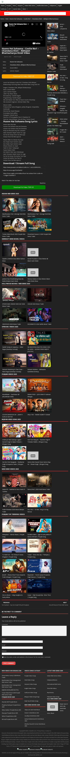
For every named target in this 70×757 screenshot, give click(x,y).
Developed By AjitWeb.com (35, 755)
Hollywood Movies (52, 680)
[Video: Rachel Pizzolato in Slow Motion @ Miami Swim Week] (33, 255)
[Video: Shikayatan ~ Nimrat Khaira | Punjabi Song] (14, 531)
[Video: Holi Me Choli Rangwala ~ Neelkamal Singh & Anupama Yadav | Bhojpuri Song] (14, 458)
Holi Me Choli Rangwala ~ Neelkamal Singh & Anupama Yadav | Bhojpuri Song (13, 464)
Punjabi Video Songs (30, 676)
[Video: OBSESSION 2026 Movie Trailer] (14, 321)
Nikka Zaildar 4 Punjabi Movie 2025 (11, 710)
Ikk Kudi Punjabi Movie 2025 (9, 719)
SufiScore (4, 9)
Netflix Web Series (42, 5)
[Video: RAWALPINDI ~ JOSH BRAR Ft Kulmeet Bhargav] (39, 391)
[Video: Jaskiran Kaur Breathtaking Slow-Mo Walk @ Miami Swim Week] (14, 275)
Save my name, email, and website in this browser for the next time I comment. (27, 657)
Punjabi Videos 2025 (9, 374)
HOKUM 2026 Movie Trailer (36, 304)
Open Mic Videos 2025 (10, 327)
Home (3, 5)
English (60, 5)
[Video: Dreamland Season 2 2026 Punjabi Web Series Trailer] (39, 231)
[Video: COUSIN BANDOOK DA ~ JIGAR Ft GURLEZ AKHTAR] (14, 411)
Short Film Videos (52, 688)
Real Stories (50, 692)
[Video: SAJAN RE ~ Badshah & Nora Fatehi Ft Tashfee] (14, 486)
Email (3, 645)
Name (4, 639)
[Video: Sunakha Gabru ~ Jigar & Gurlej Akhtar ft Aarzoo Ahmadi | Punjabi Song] (39, 531)
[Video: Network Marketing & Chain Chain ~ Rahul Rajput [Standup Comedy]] (14, 366)
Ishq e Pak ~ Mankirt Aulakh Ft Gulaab (39, 414)
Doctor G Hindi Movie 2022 (32, 713)
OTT (9, 9)
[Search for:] (35, 13)
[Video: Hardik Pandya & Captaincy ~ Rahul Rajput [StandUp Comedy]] (14, 343)
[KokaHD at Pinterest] (34, 749)
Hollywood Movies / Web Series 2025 (16, 284)
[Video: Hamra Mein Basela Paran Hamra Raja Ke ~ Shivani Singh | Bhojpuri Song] (33, 458)
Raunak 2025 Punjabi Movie (9, 702)
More (24, 9)
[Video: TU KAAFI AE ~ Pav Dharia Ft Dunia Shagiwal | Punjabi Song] (14, 551)
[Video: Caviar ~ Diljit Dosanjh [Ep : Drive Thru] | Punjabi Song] (39, 592)
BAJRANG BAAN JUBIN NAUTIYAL (10, 690)
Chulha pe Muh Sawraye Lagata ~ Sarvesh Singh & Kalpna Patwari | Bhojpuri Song (12, 442)
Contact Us (48, 731)
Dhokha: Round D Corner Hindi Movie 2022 (35, 725)
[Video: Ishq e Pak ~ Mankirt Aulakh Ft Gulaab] (39, 411)
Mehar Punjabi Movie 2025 (9, 716)
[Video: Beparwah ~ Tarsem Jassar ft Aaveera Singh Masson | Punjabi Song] (39, 571)
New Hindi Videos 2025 (10, 469)
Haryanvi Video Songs (31, 684)
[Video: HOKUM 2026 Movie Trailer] (39, 300)
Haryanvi (20, 5)
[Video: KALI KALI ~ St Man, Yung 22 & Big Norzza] (39, 506)
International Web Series (54, 684)
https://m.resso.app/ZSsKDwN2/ (12, 170)
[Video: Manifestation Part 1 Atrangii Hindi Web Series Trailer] (39, 210)
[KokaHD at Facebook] (46, 749)
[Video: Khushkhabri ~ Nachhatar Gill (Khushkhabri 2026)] (14, 391)
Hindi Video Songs (30, 680)
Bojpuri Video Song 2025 (11, 419)
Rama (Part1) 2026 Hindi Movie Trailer (64, 58)
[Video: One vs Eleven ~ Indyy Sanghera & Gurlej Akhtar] (14, 592)
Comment (5, 624)
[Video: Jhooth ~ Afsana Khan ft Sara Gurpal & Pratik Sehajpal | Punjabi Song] (14, 571)
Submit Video (17, 9)
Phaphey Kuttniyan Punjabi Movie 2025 (11, 706)
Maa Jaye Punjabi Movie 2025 (10, 713)
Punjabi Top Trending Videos (13, 514)
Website (4, 651)
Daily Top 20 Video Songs (31, 701)
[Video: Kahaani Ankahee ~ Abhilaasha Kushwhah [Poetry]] (39, 366)
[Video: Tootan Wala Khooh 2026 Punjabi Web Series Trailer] (14, 231)
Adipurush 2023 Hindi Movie (32, 710)
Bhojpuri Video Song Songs (32, 697)
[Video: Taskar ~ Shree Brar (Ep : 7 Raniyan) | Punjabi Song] (39, 551)
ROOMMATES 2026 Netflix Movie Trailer (39, 324)
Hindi (14, 5)
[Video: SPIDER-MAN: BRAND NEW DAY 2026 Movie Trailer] (14, 300)
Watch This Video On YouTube (11, 180)
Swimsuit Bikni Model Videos (13, 239)
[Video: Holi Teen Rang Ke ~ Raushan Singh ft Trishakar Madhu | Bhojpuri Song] (39, 436)
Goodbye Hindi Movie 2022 (32, 716)
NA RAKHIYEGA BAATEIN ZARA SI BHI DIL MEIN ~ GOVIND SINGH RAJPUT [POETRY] (39, 349)
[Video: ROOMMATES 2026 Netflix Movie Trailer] (39, 321)
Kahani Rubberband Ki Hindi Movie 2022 (34, 720)
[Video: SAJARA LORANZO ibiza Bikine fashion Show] (14, 255)
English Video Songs (30, 688)
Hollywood (53, 5)
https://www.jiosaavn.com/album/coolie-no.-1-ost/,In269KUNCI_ (22, 167)
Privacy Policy (40, 731)
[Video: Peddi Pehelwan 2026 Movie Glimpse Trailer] (14, 506)
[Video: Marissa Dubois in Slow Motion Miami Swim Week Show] (33, 275)
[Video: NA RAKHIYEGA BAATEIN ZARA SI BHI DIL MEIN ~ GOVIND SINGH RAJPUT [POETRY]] (39, 343)
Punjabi (8, 5)
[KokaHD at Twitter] (22, 749)
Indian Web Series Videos (54, 676)
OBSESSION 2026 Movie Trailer (11, 324)
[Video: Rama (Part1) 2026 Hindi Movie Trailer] (39, 486)
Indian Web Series (30, 5)
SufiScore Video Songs (31, 692)
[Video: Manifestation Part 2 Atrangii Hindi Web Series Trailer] (14, 210)
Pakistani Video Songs (53, 697)
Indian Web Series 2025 (10, 194)
